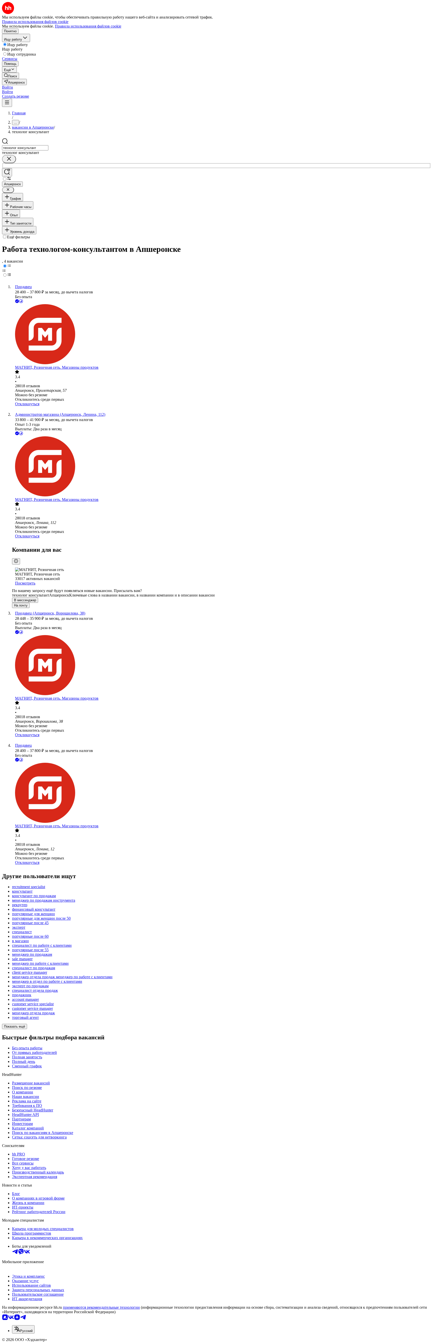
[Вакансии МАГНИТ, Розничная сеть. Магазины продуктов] (221, 334)
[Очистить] (9, 159)
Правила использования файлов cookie (88, 26)
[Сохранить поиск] (7, 172)
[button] (7, 87)
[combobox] (25, 147)
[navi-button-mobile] (7, 103)
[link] (10, 76)
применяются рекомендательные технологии (101, 1307)
